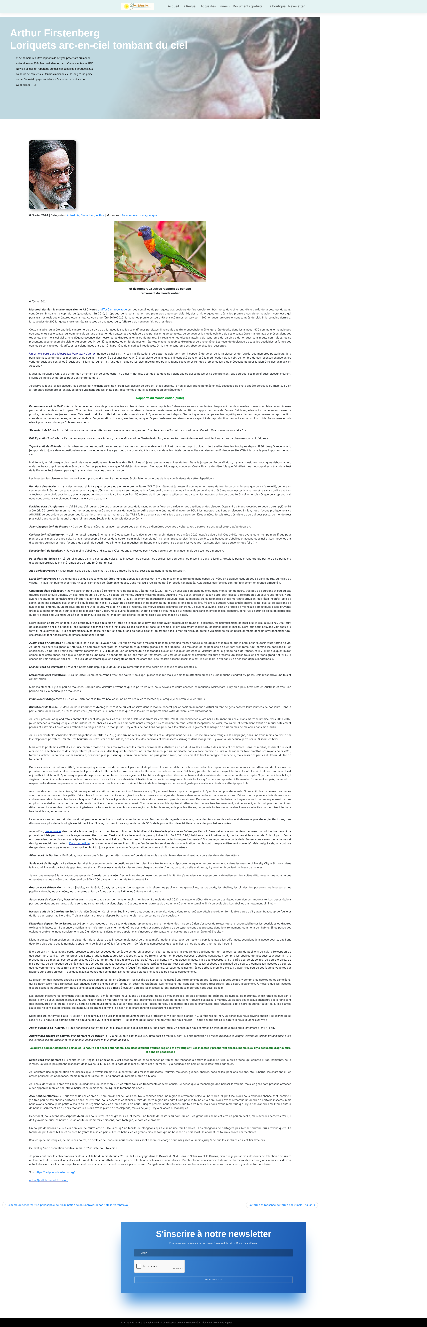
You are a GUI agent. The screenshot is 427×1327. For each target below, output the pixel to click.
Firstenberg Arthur (92, 215)
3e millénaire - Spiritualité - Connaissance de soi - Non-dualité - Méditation (171, 1322)
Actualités (208, 6)
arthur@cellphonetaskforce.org (49, 1180)
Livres (223, 6)
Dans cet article (79, 843)
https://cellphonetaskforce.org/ (55, 1172)
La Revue (188, 6)
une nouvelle (53, 831)
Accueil (173, 6)
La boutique (277, 6)
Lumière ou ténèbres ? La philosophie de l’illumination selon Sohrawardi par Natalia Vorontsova (68, 1205)
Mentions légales (223, 1322)
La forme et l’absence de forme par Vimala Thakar (280, 1205)
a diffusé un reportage (112, 309)
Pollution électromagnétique (139, 215)
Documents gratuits (248, 6)
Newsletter (296, 6)
